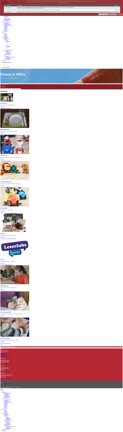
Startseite (3, 85)
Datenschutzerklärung (7, 383)
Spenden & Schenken (7, 54)
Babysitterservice (3, 103)
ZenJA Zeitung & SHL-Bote (10, 426)
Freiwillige (7, 52)
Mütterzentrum (8, 41)
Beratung (5, 33)
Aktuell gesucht (8, 51)
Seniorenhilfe (8, 46)
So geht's (7, 421)
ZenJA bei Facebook (3, 354)
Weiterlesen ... (2, 106)
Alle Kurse (6, 31)
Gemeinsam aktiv (7, 396)
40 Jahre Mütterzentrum (7, 393)
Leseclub (2, 259)
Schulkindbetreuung (4, 285)
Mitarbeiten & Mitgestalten (8, 50)
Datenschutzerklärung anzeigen (63, 2)
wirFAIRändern (6, 20)
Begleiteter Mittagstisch (4, 129)
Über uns (5, 39)
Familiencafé (6, 16)
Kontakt (3, 60)
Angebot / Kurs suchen (7, 22)
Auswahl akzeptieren (112, 14)
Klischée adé (2, 233)
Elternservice (8, 45)
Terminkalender (6, 18)
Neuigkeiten (6, 414)
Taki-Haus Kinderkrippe (5, 338)
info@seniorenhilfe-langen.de (4, 378)
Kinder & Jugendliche (5, 264)
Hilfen (5, 35)
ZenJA (7, 40)
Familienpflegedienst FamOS (6, 181)
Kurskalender (6, 23)
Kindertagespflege (7, 24)
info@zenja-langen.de (3, 353)
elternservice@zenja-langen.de (5, 371)
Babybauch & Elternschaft (8, 25)
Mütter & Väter (4, 108)
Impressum (5, 384)
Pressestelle (8, 427)
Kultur (5, 30)
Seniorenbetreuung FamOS (5, 312)
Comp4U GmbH (14, 387)
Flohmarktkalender (9, 58)
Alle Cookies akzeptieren (103, 14)
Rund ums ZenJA (5, 37)
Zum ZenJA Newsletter (6, 356)
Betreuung (5, 34)
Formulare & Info (7, 59)
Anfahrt (1, 356)
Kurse (3, 21)
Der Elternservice (3, 155)
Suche (5, 385)
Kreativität (5, 26)
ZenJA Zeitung (6, 56)
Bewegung (6, 403)
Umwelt (5, 28)
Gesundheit (6, 29)
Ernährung (5, 27)
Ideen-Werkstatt (8, 53)
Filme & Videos (6, 415)
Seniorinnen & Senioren (6, 134)
